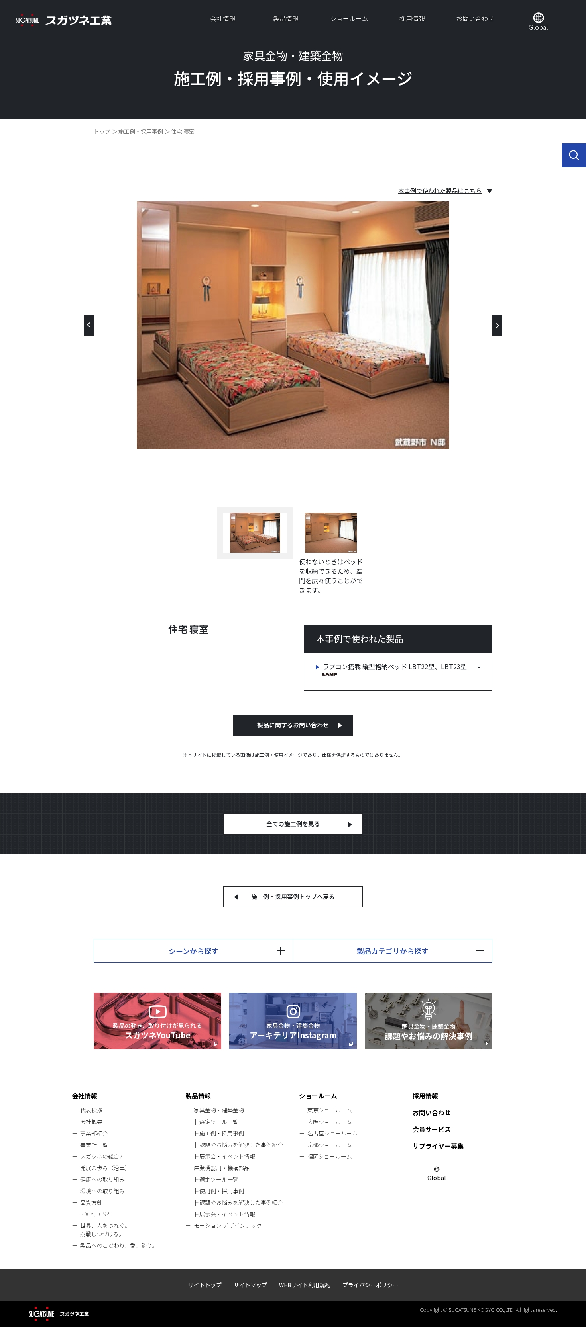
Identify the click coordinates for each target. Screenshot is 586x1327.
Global (538, 27)
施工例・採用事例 (140, 131)
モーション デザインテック (228, 1225)
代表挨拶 (91, 1110)
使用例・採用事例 (221, 1191)
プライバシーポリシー (370, 1285)
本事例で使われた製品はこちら (440, 190)
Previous (89, 325)
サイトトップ (205, 1285)
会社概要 (91, 1122)
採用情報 (412, 18)
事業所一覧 (94, 1145)
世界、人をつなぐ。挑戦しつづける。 (105, 1229)
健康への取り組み (102, 1179)
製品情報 (286, 18)
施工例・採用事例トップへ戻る (293, 896)
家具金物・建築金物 (219, 1110)
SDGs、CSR (94, 1214)
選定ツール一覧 (218, 1122)
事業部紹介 (94, 1133)
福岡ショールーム (329, 1156)
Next (497, 325)
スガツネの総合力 (102, 1156)
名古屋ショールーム (332, 1133)
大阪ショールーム (329, 1122)
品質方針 (91, 1202)
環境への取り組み (102, 1191)
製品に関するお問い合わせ (293, 725)
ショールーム (349, 18)
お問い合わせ (475, 18)
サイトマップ (250, 1285)
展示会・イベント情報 (227, 1156)
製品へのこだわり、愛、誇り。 (119, 1245)
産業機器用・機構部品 (222, 1168)
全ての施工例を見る (293, 823)
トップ (102, 131)
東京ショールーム (329, 1110)
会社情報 (223, 18)
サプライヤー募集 (438, 1146)
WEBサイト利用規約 (304, 1285)
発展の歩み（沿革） (105, 1168)
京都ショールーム (329, 1145)
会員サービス (432, 1129)
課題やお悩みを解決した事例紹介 (241, 1145)
